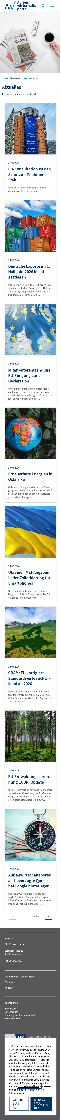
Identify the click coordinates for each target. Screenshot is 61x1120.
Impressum (10, 1008)
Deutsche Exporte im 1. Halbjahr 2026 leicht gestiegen (29, 272)
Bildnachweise (12, 1018)
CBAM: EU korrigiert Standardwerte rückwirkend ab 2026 (29, 678)
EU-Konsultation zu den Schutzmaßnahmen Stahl (29, 174)
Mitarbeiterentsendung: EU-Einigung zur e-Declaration (30, 375)
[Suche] (43, 6)
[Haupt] (52, 5)
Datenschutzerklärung (29, 1086)
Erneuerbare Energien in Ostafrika (30, 476)
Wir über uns (11, 982)
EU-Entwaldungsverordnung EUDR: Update (30, 779)
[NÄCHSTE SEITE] (48, 916)
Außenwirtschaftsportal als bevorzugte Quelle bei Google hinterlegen (29, 880)
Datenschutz (11, 1012)
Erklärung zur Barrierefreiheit (20, 1015)
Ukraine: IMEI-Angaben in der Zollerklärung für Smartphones (29, 578)
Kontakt (9, 987)
